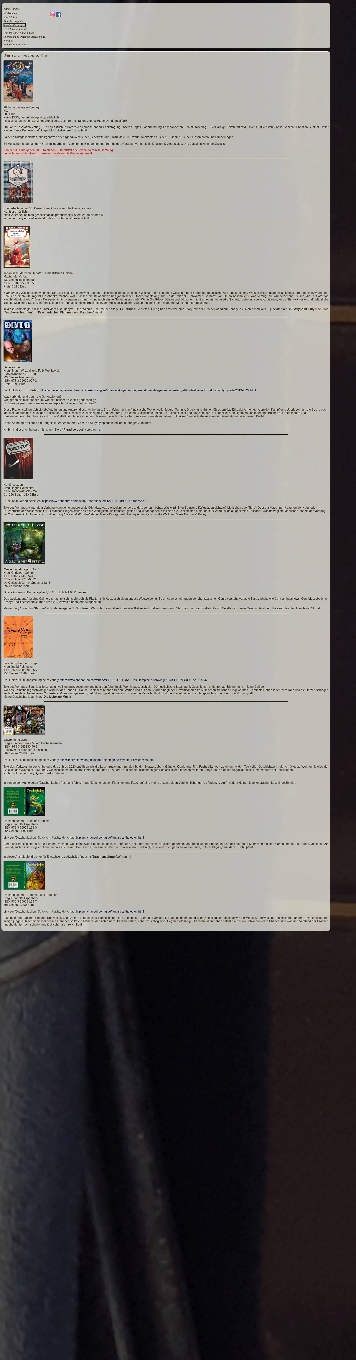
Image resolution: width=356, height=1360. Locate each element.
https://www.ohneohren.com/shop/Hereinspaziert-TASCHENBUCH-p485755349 (94, 501)
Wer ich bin (10, 17)
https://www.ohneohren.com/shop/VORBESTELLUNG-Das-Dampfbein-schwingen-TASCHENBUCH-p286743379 (134, 680)
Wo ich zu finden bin (15, 28)
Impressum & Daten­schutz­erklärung (24, 36)
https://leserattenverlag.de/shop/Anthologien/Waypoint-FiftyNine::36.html (107, 759)
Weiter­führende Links (16, 44)
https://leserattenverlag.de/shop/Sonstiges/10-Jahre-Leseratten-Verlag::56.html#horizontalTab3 (65, 120)
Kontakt (8, 40)
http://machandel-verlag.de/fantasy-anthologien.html (110, 837)
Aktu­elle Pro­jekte (13, 21)
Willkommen (11, 13)
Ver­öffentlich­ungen (14, 25)
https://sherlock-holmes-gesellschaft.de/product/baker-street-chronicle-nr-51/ (53, 215)
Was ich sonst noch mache (19, 32)
